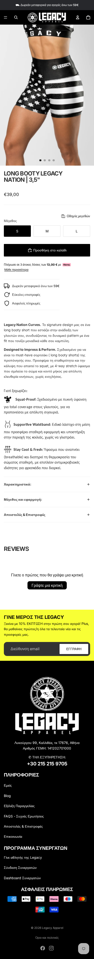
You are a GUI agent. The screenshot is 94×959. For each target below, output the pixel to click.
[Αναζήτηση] (16, 17)
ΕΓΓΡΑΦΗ (73, 649)
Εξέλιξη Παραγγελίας (19, 806)
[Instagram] (51, 948)
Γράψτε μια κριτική (47, 585)
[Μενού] (5, 17)
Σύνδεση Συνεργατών (20, 867)
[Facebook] (43, 948)
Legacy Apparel (52, 928)
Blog (7, 796)
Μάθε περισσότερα (16, 269)
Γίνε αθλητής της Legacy (23, 857)
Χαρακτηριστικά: (17, 484)
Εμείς (8, 785)
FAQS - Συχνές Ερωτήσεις (24, 816)
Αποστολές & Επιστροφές (24, 515)
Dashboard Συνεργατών (22, 878)
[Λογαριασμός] (77, 17)
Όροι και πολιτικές (47, 937)
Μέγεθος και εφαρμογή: (23, 499)
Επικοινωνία (13, 836)
